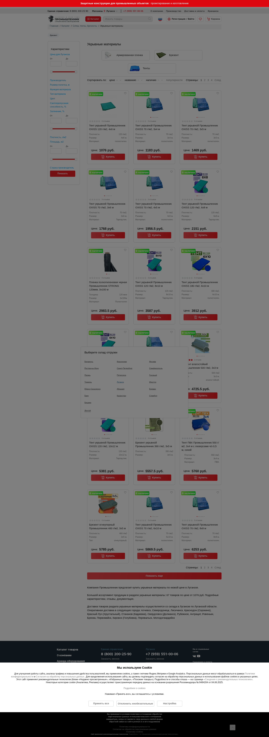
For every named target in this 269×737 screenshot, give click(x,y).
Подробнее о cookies (134, 688)
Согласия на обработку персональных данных (60, 676)
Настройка (169, 703)
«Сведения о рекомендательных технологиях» (228, 679)
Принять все (101, 703)
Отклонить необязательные (135, 703)
